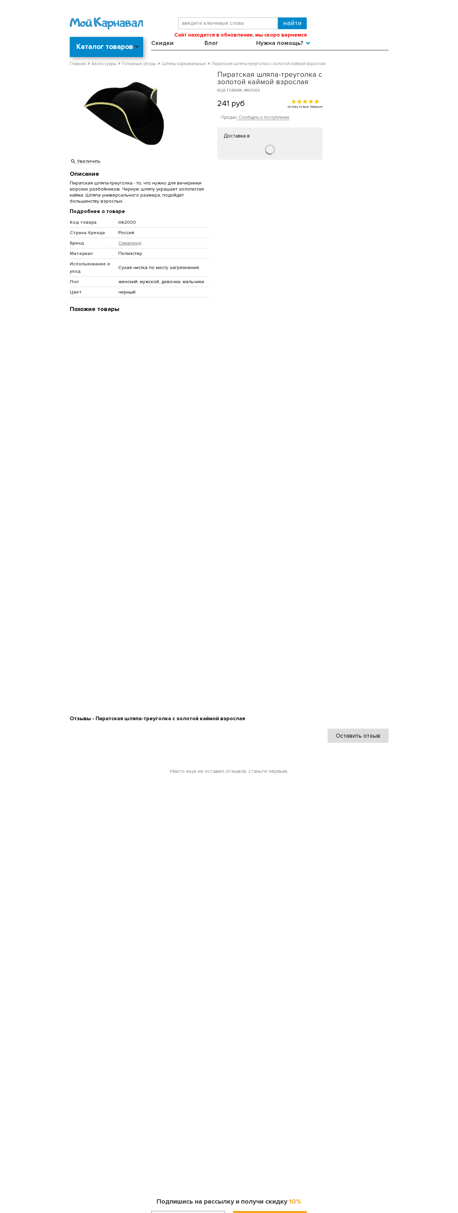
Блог (211, 43)
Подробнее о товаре (97, 211)
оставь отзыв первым (305, 106)
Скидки (162, 43)
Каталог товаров (104, 47)
